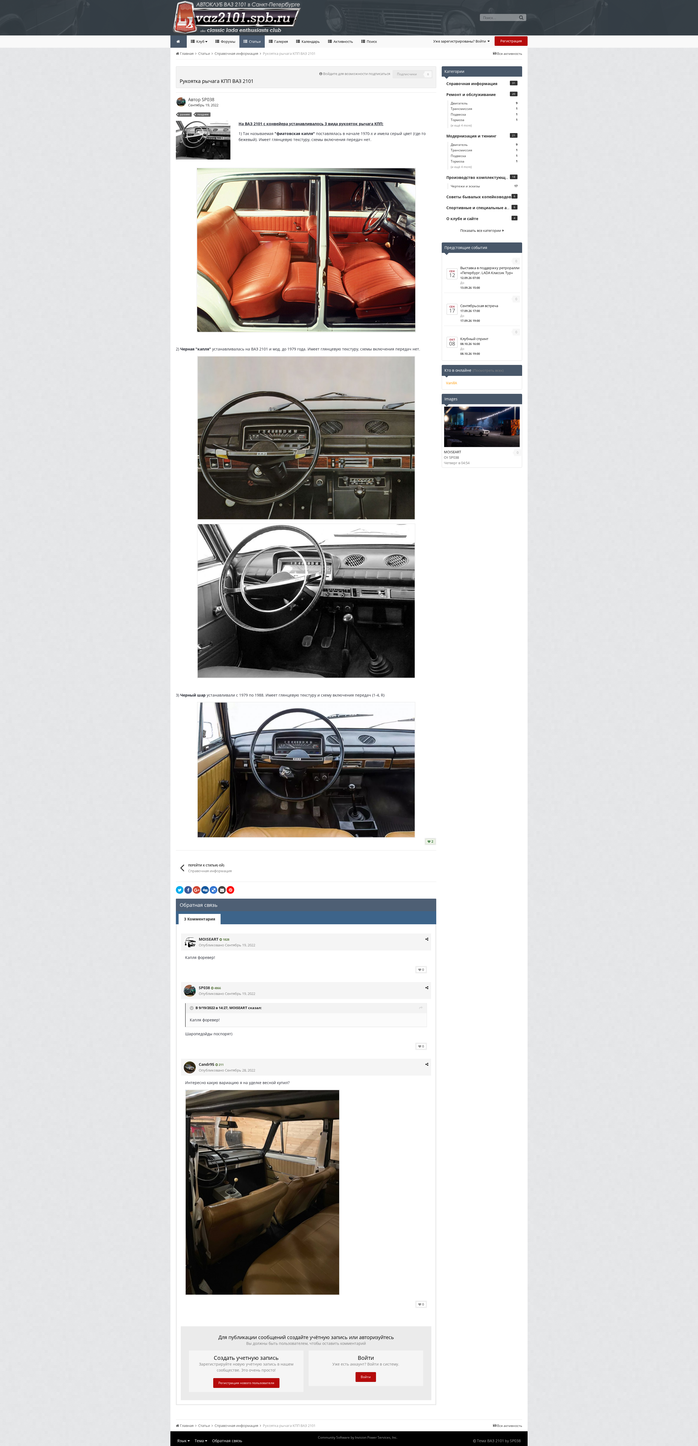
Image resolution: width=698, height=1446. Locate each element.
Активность (343, 41)
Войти (366, 1377)
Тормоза (484, 120)
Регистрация (511, 40)
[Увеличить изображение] (306, 249)
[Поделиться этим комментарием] (426, 939)
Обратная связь (227, 1440)
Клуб (200, 41)
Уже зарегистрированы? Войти (460, 41)
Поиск (371, 41)
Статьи (254, 41)
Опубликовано (227, 945)
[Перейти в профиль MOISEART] (190, 942)
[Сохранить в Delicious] (213, 890)
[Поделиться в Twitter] (179, 890)
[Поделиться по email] (222, 890)
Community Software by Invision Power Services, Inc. (357, 1437)
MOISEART (208, 939)
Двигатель (484, 103)
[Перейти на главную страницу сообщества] (178, 41)
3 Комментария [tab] (199, 919)
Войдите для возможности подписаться (356, 73)
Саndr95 (206, 1064)
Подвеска (484, 114)
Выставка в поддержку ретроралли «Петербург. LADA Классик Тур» (489, 270)
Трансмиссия (484, 108)
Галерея (280, 41)
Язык (182, 1440)
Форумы (227, 41)
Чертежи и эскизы (484, 186)
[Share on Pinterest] (230, 890)
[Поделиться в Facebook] (188, 890)
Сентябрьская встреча (479, 305)
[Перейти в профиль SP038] (181, 102)
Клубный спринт (474, 338)
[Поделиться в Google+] (196, 890)
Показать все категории (481, 230)
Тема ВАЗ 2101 (490, 1440)
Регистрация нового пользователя (246, 1383)
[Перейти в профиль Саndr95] (190, 1067)
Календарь (310, 41)
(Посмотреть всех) (488, 370)
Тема (200, 1440)
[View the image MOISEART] (482, 426)
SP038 (208, 100)
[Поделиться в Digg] (205, 890)
